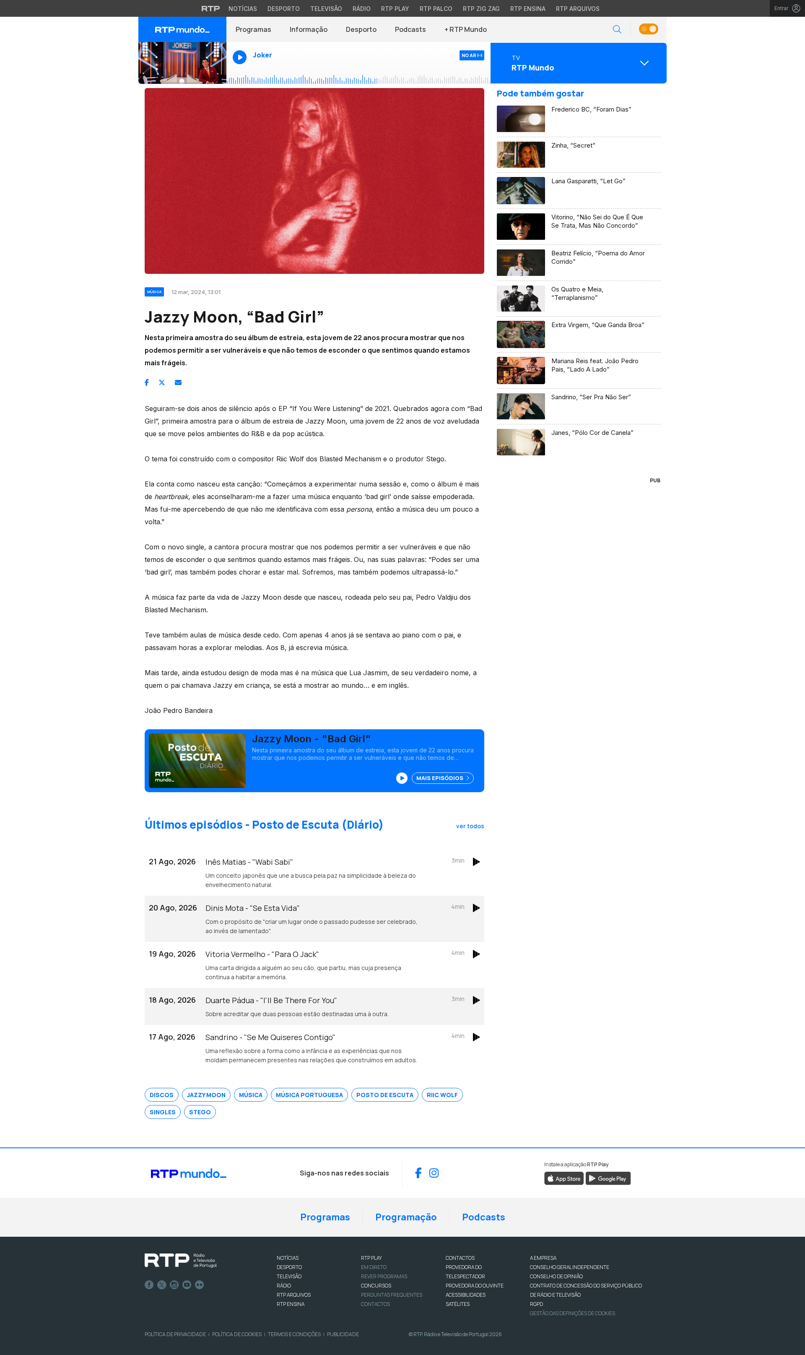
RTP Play (395, 8)
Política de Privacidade (175, 1334)
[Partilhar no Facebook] (147, 382)
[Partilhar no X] (161, 382)
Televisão (326, 8)
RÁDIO (284, 1285)
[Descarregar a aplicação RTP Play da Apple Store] (564, 1177)
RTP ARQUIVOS (294, 1294)
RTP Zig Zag (481, 8)
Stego (200, 1112)
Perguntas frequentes (391, 1294)
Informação (308, 29)
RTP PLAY (371, 1257)
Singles (163, 1112)
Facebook (149, 1285)
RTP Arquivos (578, 8)
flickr (199, 1285)
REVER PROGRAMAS (384, 1276)
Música (250, 1095)
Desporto (283, 8)
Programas (253, 29)
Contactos (375, 1304)
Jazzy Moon (206, 1095)
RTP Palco (436, 8)
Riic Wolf (442, 1095)
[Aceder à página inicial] (182, 29)
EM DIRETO (374, 1267)
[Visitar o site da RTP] (211, 8)
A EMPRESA (543, 1257)
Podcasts (410, 29)
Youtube (187, 1285)
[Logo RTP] (181, 1261)
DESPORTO (289, 1267)
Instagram (174, 1285)
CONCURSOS (376, 1285)
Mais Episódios (440, 778)
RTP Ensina (527, 8)
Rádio (362, 8)
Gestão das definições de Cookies (572, 1313)
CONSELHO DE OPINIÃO (556, 1276)
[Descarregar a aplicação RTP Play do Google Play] (608, 1177)
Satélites (458, 1304)
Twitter (161, 1285)
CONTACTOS (460, 1257)
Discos (162, 1095)
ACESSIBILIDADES (466, 1294)
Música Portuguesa (309, 1095)
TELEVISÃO (289, 1276)
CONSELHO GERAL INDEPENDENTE (569, 1267)
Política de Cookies (237, 1334)
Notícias (243, 8)
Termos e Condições (294, 1334)
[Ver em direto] (182, 63)
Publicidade (343, 1334)
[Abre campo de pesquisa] (617, 29)
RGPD (536, 1304)
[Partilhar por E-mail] (178, 382)
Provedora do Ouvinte (475, 1285)
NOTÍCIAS (288, 1257)
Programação (406, 1217)
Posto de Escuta (384, 1095)
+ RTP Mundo (465, 29)
